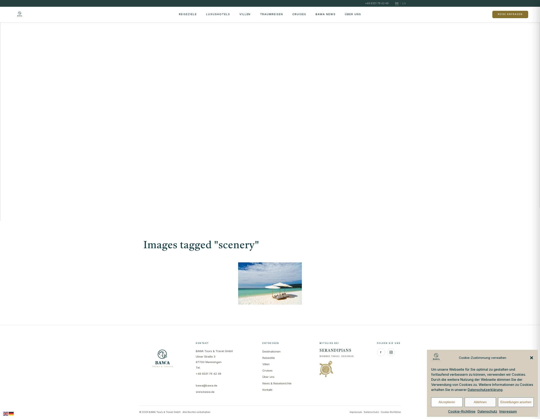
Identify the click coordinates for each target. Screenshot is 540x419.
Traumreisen (271, 14)
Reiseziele (188, 14)
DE (397, 3)
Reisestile (268, 357)
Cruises (299, 14)
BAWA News (326, 14)
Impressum (508, 411)
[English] (6, 413)
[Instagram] (391, 352)
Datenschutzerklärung (485, 390)
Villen (245, 14)
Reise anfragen (510, 14)
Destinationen (271, 351)
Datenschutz (487, 411)
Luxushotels (218, 14)
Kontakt (267, 389)
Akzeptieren (447, 402)
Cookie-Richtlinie (461, 411)
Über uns (353, 14)
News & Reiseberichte (277, 383)
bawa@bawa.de (206, 385)
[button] (531, 358)
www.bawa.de (205, 391)
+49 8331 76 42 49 (208, 373)
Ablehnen (480, 402)
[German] (11, 413)
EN (404, 3)
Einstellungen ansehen (515, 402)
